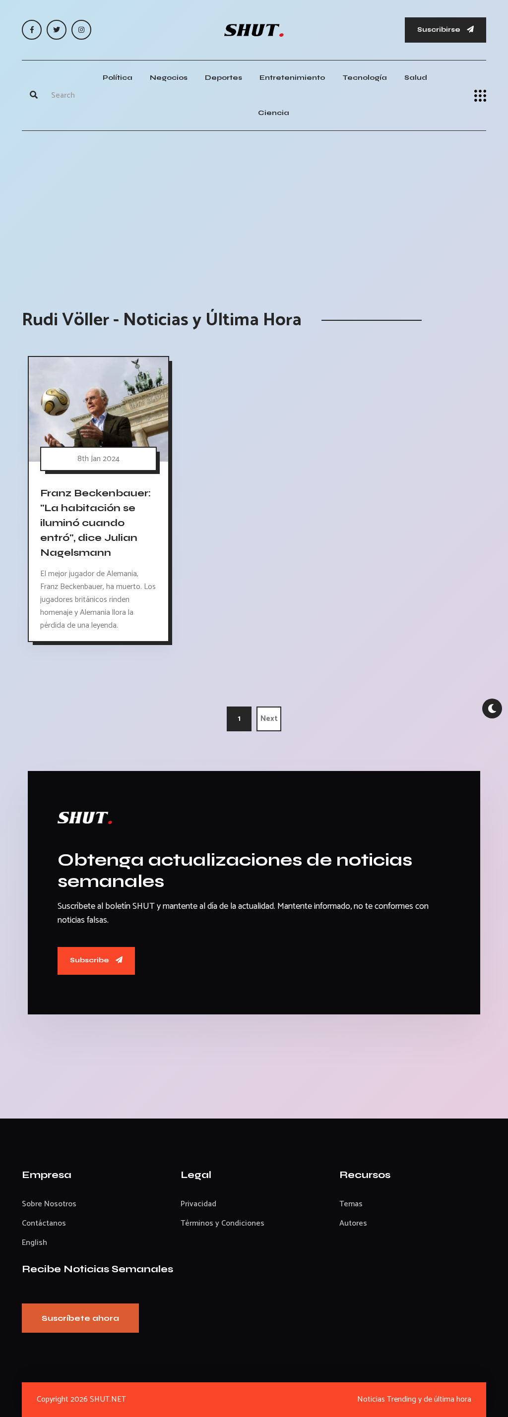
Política (117, 77)
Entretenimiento (292, 77)
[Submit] (34, 96)
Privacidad (198, 1204)
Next (269, 718)
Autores (353, 1223)
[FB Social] (32, 30)
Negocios (169, 77)
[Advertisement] (254, 210)
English (34, 1242)
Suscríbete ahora (80, 1318)
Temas (351, 1204)
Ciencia (273, 113)
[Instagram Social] (81, 30)
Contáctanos (44, 1223)
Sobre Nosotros (49, 1204)
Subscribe (90, 960)
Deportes (223, 77)
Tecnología (364, 77)
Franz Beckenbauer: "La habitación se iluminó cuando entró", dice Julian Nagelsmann (95, 523)
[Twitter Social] (56, 30)
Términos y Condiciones (222, 1223)
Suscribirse (439, 29)
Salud (415, 77)
